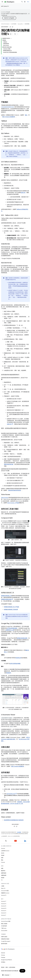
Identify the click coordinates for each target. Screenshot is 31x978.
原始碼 (2, 855)
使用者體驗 (27, 24)
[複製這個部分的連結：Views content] (12, 817)
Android (3, 848)
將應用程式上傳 (10, 630)
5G (2, 880)
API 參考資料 (4, 926)
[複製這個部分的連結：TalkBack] (8, 121)
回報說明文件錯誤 (5, 939)
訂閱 (22, 970)
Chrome (3, 955)
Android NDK (4, 930)
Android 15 (3, 906)
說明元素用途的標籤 (15, 663)
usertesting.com (11, 793)
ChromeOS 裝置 (5, 890)
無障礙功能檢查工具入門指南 (11, 607)
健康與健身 (3, 873)
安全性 (2, 853)
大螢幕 (2, 886)
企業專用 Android (5, 850)
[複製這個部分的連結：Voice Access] (11, 495)
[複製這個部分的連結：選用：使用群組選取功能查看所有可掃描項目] (2, 430)
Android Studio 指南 (5, 921)
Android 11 (3, 915)
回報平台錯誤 (4, 936)
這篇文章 (23, 192)
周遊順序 (8, 673)
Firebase (3, 957)
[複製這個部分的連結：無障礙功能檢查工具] (15, 593)
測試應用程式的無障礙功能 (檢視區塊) (14, 820)
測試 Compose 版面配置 (8, 117)
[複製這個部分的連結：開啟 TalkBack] (10, 133)
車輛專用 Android (5, 893)
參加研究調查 (4, 943)
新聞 (2, 857)
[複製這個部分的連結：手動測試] (9, 102)
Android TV (3, 895)
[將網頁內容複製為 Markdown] (15, 34)
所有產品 (3, 962)
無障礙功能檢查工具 (6, 595)
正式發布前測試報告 (12, 628)
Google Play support (5, 941)
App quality (5, 6)
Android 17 (3, 901)
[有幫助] (10, 27)
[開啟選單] (2, 1)
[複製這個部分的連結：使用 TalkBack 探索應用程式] (18, 162)
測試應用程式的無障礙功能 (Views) (14, 63)
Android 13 (3, 910)
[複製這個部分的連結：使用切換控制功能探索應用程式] (20, 375)
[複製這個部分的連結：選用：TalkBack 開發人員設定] (19, 215)
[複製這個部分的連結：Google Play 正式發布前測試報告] (23, 623)
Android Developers (5, 24)
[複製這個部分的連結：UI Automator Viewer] (16, 715)
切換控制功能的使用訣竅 (14, 490)
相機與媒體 (3, 875)
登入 (28, 1)
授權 (7, 967)
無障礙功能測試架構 (6, 599)
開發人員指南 (4, 923)
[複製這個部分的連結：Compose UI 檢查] (14, 518)
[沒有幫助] (12, 27)
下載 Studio (3, 928)
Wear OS (3, 888)
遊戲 (2, 868)
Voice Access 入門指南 (13, 503)
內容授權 (19, 832)
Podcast (3, 862)
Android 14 (3, 908)
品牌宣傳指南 (12, 967)
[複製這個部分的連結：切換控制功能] (11, 244)
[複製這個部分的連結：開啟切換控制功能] (13, 263)
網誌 (2, 860)
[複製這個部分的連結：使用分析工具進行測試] (19, 509)
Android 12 (3, 913)
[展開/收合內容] (11, 38)
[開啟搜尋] (22, 2)
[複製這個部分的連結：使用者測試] (11, 772)
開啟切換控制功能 (8, 464)
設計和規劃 (13, 24)
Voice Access (4, 497)
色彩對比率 (18, 658)
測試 (26, 115)
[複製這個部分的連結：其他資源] (9, 810)
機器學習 (3, 870)
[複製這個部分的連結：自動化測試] (11, 747)
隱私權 (2, 877)
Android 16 (3, 903)
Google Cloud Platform (6, 959)
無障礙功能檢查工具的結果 (11, 609)
